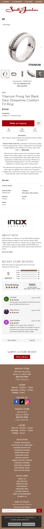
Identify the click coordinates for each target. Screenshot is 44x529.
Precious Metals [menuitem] (22, 458)
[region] (22, 47)
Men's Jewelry (34, 193)
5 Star (18, 270)
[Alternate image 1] (5, 74)
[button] (5, 1)
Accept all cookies (28, 524)
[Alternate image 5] (40, 74)
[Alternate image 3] (22, 74)
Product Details (7, 186)
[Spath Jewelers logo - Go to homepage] (22, 10)
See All (32, 340)
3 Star (18, 274)
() (38, 270)
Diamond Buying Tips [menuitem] (21, 448)
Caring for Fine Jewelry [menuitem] (22, 460)
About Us (22, 479)
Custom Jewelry (22, 491)
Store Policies (22, 484)
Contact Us (22, 496)
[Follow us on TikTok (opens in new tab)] (22, 401)
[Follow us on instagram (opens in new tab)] (27, 401)
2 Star (18, 276)
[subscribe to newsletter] (39, 511)
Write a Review (22, 357)
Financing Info (22, 489)
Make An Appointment (22, 494)
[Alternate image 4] (31, 74)
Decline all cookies (15, 524)
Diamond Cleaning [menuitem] (22, 463)
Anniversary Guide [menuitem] (22, 468)
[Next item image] (41, 47)
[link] (38, 1)
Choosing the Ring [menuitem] (22, 450)
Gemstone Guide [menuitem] (22, 455)
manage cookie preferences (20, 519)
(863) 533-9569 (22, 86)
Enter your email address (22, 507)
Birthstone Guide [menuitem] (22, 453)
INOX (3, 92)
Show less (5, 180)
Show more (25, 150)
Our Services (22, 481)
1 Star (18, 278)
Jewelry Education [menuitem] (22, 443)
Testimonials (22, 486)
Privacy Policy (29, 517)
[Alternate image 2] (14, 74)
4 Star (18, 272)
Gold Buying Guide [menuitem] (22, 470)
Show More (12, 340)
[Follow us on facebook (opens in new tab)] (16, 401)
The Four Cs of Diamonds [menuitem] (22, 445)
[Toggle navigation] (3, 19)
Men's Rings (6, 24)
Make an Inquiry (18, 123)
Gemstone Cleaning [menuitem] (22, 465)
